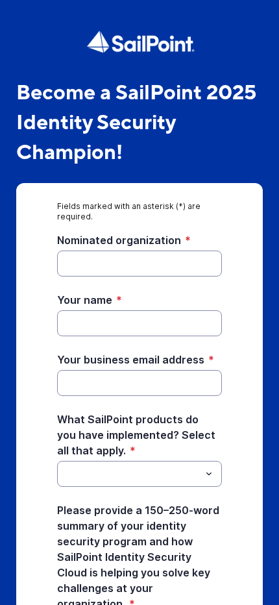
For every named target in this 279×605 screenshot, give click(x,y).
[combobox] (139, 474)
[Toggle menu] (209, 474)
